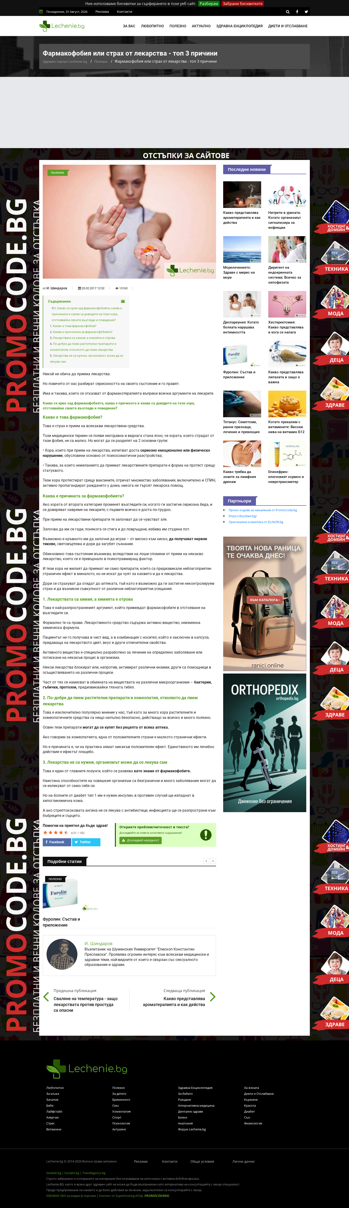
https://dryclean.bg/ (243, 516)
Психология (121, 1123)
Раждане (184, 1099)
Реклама (102, 11)
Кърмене (251, 1099)
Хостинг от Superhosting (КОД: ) (134, 1196)
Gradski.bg (53, 1173)
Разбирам (209, 3)
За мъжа (52, 1093)
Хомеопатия (121, 1111)
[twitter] (306, 11)
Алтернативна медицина (196, 1105)
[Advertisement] (174, 112)
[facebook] (297, 11)
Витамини (53, 1129)
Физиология (253, 1123)
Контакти (124, 11)
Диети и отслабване (287, 26)
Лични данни (243, 1161)
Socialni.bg (71, 1173)
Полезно (178, 26)
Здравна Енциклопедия (195, 1088)
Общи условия (202, 1161)
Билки (182, 1117)
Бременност (121, 1099)
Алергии (52, 1117)
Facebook (56, 842)
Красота (250, 1105)
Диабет (249, 1111)
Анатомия (185, 1123)
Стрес (50, 1123)
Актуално (201, 26)
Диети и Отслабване (259, 1093)
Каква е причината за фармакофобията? (83, 332)
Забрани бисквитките (243, 3)
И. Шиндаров (57, 288)
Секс (115, 1105)
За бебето (185, 1093)
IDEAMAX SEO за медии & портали (71, 1196)
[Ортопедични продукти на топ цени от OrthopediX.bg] (264, 742)
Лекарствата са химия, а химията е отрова (84, 338)
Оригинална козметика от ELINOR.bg (256, 522)
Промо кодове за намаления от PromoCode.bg (263, 510)
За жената (251, 1088)
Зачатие (52, 1099)
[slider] (56, 832)
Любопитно (152, 26)
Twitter (85, 842)
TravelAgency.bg (93, 1173)
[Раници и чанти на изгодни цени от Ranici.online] (264, 603)
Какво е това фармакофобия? (74, 326)
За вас (129, 26)
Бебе (49, 1105)
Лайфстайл (54, 1111)
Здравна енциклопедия (239, 26)
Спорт (116, 1117)
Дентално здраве (190, 1111)
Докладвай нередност (142, 840)
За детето (119, 1093)
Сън (247, 1117)
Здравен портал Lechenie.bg (65, 61)
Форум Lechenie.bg (192, 1129)
